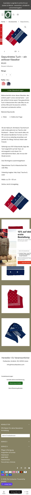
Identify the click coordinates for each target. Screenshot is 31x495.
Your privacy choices (8, 462)
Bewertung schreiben (15, 383)
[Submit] (27, 435)
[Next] (19, 51)
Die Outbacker (12, 479)
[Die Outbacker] (8, 14)
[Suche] (13, 14)
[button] (18, 14)
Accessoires (13, 22)
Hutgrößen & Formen (8, 452)
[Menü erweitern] (2, 14)
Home (3, 22)
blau (8, 84)
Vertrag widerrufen (15, 492)
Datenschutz (5, 460)
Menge (3, 71)
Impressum (5, 455)
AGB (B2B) (4, 457)
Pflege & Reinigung (7, 450)
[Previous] (5, 51)
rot (3, 84)
